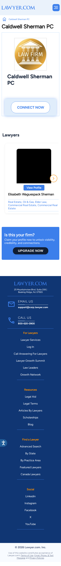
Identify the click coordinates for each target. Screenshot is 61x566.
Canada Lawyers (30, 474)
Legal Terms (30, 403)
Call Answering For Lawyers (30, 353)
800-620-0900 (26, 323)
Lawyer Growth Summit (30, 360)
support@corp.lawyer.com (33, 307)
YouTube (30, 524)
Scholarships (30, 417)
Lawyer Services (30, 339)
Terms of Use (27, 555)
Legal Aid (30, 396)
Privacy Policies (37, 558)
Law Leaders (30, 367)
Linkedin (30, 496)
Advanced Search (30, 446)
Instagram (30, 503)
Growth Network (30, 374)
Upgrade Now (30, 250)
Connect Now (30, 107)
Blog (30, 424)
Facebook (30, 510)
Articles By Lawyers (30, 410)
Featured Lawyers (30, 467)
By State (30, 453)
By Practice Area (30, 460)
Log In (30, 346)
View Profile (34, 187)
